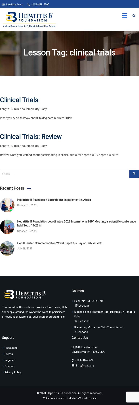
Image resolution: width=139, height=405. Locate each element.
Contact (10, 366)
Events (9, 354)
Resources (11, 347)
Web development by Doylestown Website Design (69, 398)
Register (10, 360)
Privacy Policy (13, 372)
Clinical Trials (19, 100)
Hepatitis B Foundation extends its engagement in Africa (54, 200)
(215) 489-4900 (40, 4)
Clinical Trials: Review (31, 137)
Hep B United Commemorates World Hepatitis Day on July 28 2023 (60, 243)
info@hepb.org (14, 4)
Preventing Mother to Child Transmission (98, 327)
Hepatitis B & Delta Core (89, 301)
